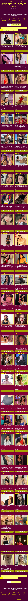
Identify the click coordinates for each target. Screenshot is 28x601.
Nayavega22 (17, 493)
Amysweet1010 (18, 553)
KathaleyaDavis (4, 73)
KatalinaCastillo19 (19, 514)
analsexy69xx (18, 273)
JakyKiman (3, 33)
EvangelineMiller (4, 113)
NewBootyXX (3, 373)
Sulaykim (17, 233)
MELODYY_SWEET (5, 93)
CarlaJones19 (18, 33)
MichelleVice (3, 393)
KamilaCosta (17, 93)
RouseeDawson (18, 73)
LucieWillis (3, 253)
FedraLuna (17, 133)
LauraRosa (3, 473)
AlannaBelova (18, 213)
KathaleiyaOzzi (4, 133)
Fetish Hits (19, 599)
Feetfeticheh (3, 53)
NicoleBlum (17, 373)
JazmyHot (3, 293)
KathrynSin (3, 273)
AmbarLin (3, 493)
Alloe (2, 553)
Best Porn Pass (9, 19)
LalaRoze (17, 393)
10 (6, 30)
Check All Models (5, 28)
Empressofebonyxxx (5, 233)
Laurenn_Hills (4, 353)
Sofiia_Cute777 (4, 313)
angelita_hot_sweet (19, 453)
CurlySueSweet (18, 173)
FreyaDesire (3, 193)
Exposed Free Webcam (24, 19)
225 (14, 30)
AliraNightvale (4, 173)
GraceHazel (17, 113)
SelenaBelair (3, 333)
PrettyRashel (3, 413)
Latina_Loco (17, 473)
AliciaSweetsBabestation (20, 353)
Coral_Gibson (18, 433)
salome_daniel (4, 453)
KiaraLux (16, 293)
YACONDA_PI (17, 153)
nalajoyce (17, 333)
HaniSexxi (3, 213)
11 (8, 30)
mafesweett (3, 533)
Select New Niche (16, 24)
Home (9, 24)
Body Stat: (7, 51)
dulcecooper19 (4, 153)
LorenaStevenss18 (19, 53)
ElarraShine (3, 433)
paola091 (17, 253)
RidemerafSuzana (18, 533)
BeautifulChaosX (18, 313)
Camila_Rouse (4, 514)
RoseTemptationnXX (19, 193)
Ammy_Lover (17, 413)
